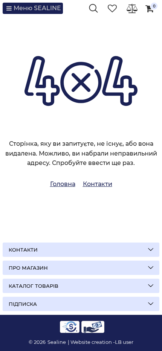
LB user (124, 342)
